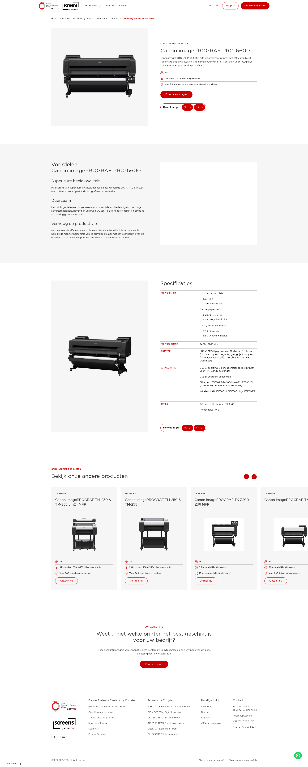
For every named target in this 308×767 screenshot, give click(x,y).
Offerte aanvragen (255, 5)
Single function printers (101, 718)
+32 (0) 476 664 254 (244, 727)
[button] (93, 5)
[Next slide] (254, 476)
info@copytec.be (242, 716)
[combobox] (13, 764)
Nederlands (11, 764)
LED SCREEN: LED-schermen (164, 718)
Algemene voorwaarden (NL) (212, 760)
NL (210, 6)
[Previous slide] (246, 476)
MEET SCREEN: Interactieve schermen (169, 707)
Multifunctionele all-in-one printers (108, 707)
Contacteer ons (154, 664)
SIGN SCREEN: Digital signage (164, 712)
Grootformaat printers (100, 712)
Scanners (93, 729)
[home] (48, 6)
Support (230, 5)
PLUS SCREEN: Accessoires (163, 734)
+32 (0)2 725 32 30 (243, 721)
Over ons (110, 6)
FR (216, 6)
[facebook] (54, 737)
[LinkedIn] (63, 737)
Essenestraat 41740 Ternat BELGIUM (245, 708)
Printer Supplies (97, 734)
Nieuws (123, 6)
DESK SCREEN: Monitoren (162, 729)
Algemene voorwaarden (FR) (243, 760)
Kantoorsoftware (97, 723)
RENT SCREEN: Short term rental (166, 723)
